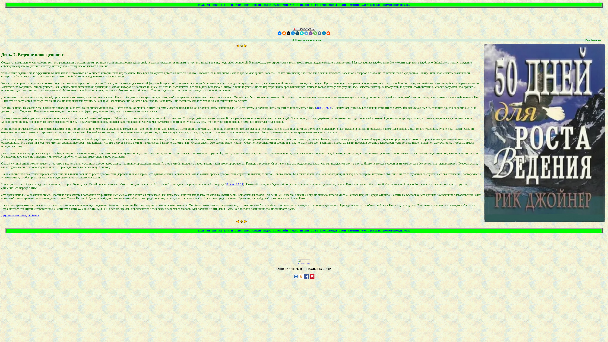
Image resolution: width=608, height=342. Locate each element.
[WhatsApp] (315, 33)
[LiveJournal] (297, 33)
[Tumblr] (319, 33)
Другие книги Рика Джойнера (20, 215)
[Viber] (311, 33)
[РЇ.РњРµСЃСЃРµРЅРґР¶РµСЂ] (302, 33)
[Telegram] (306, 33)
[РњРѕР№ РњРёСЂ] (293, 33)
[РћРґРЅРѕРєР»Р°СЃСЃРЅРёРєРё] (284, 33)
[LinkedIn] (324, 33)
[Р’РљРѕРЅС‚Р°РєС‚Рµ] (280, 33)
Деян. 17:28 (323, 107)
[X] (288, 33)
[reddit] (328, 33)
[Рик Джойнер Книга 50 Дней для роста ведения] (241, 46)
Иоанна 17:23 (234, 184)
